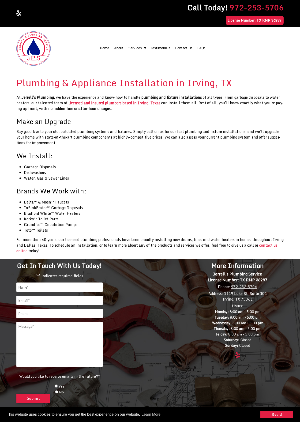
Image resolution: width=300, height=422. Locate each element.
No (61, 392)
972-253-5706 (257, 7)
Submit (33, 398)
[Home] (33, 64)
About (119, 48)
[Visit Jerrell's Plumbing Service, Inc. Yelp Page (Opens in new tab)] (18, 13)
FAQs (201, 48)
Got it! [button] (277, 414)
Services (135, 48)
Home (104, 48)
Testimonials (160, 48)
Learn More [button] (151, 414)
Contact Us (183, 48)
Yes (61, 386)
